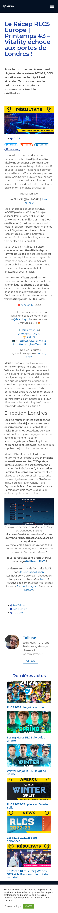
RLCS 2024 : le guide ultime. (25, 707)
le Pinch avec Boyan (32, 572)
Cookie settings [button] (12, 906)
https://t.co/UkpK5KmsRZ (31, 340)
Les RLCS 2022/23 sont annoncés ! (22, 839)
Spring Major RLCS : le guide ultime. (26, 739)
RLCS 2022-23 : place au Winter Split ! (28, 806)
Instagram (32, 586)
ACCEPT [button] (28, 906)
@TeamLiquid (21, 319)
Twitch (44, 579)
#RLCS (31, 337)
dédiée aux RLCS (35, 561)
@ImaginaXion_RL (29, 333)
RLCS (17, 138)
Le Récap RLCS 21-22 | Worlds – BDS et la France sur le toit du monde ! (28, 874)
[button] (52, 6)
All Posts (30, 660)
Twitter (21, 586)
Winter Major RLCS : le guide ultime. (26, 772)
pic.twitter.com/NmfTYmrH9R (29, 344)
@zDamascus (30, 330)
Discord (28, 590)
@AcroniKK (27, 305)
